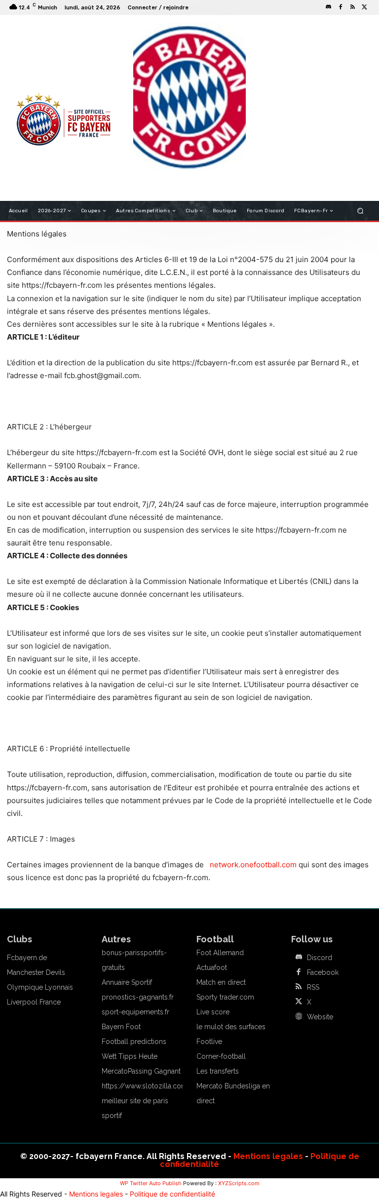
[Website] (298, 1016)
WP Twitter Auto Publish (151, 1183)
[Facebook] (340, 7)
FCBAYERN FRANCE (43, 64)
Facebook (323, 972)
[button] (360, 211)
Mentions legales (268, 1156)
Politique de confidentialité (172, 1194)
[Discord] (329, 7)
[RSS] (352, 7)
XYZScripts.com (239, 1183)
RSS (313, 987)
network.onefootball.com (253, 864)
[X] (364, 7)
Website (320, 1016)
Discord (319, 957)
